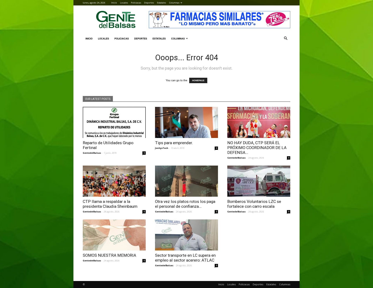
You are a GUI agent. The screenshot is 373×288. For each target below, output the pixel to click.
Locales (124, 2)
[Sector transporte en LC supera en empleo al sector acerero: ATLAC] (186, 234)
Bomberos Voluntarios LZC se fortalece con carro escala (254, 204)
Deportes (149, 2)
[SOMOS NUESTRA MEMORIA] (114, 234)
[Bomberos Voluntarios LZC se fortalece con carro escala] (258, 181)
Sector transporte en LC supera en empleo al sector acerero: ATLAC (185, 258)
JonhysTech (161, 148)
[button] (285, 38)
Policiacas (136, 2)
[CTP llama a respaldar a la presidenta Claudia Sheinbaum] (114, 181)
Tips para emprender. (174, 143)
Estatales (161, 2)
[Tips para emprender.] (186, 122)
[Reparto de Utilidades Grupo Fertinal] (114, 122)
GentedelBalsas (92, 152)
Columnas (174, 2)
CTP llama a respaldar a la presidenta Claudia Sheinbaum (110, 204)
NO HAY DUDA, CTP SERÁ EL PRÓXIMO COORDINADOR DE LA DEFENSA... (257, 148)
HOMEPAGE (198, 80)
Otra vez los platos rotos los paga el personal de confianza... (185, 204)
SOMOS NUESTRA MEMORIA (109, 255)
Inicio (114, 2)
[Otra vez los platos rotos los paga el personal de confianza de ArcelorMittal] (186, 181)
